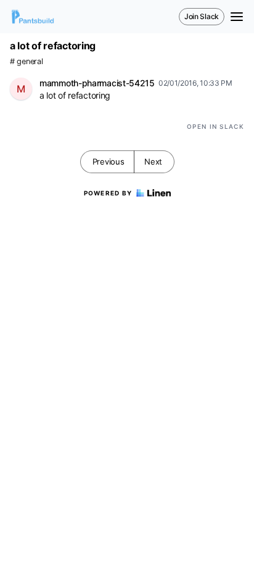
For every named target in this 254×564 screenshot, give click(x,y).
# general (26, 61)
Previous (108, 161)
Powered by (108, 193)
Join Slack (201, 16)
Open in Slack (215, 126)
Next (153, 161)
